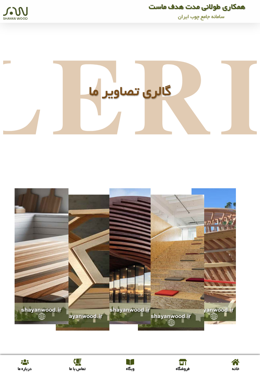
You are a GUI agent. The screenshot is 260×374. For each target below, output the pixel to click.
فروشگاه (183, 368)
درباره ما (25, 368)
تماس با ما (77, 368)
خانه (235, 368)
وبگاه (130, 368)
